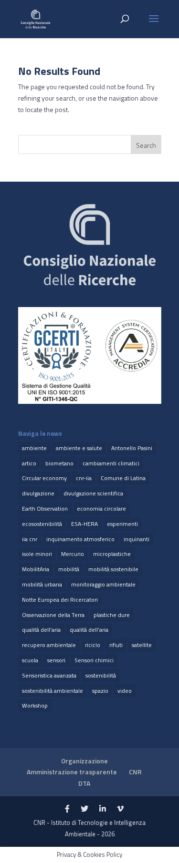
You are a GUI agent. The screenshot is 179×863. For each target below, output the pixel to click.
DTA (84, 783)
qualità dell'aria (41, 629)
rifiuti (116, 644)
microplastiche (112, 553)
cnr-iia (84, 478)
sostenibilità (100, 675)
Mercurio (72, 553)
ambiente (34, 447)
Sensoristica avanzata (49, 675)
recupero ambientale (49, 644)
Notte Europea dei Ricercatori (60, 599)
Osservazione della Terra (53, 614)
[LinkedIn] (102, 809)
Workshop (35, 705)
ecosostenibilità (42, 523)
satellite (142, 644)
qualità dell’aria (89, 629)
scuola (30, 660)
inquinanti (136, 539)
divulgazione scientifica (93, 493)
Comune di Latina (123, 478)
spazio (100, 690)
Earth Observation (45, 508)
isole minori (37, 553)
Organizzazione (84, 761)
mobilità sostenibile (113, 569)
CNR (135, 772)
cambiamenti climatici (111, 463)
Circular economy (44, 478)
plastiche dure (112, 614)
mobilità (68, 569)
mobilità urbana (42, 584)
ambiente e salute (79, 447)
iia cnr (29, 539)
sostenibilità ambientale (52, 690)
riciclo (92, 644)
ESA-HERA (84, 523)
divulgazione (38, 493)
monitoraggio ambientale (103, 584)
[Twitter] (84, 809)
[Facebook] (67, 809)
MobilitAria (35, 569)
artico (29, 463)
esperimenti (122, 523)
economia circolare (101, 508)
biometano (59, 463)
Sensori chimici (94, 660)
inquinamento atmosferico (80, 539)
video (124, 690)
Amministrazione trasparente (72, 772)
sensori (56, 660)
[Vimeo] (120, 809)
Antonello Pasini (131, 447)
